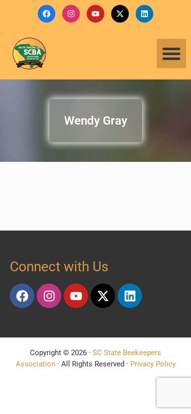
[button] (171, 53)
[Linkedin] (144, 14)
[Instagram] (71, 14)
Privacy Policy (153, 364)
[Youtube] (95, 14)
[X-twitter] (120, 14)
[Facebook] (46, 14)
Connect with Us (59, 267)
